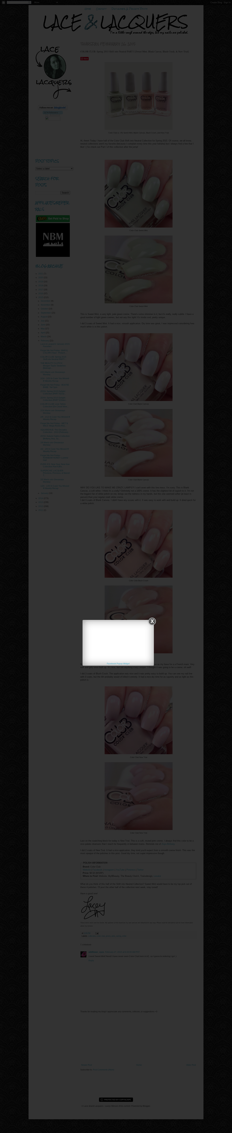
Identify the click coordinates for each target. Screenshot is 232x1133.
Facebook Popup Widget (118, 663)
